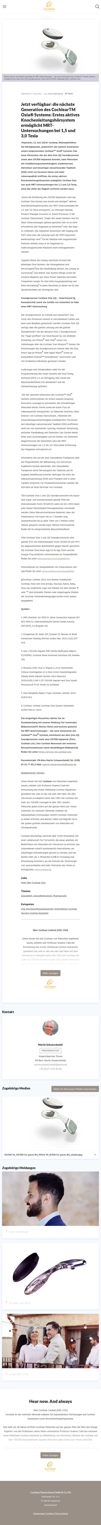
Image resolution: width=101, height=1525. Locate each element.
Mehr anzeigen (50, 973)
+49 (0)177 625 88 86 (50, 1068)
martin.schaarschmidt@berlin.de (50, 1064)
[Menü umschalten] (4, 6)
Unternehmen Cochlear (65, 908)
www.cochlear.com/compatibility (53, 558)
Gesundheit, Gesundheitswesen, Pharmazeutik (43, 895)
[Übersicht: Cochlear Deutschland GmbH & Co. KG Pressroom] (50, 7)
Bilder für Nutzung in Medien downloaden (75, 1088)
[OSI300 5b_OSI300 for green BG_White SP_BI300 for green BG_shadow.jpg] (50, 1123)
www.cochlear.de (42, 869)
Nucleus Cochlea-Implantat (34, 913)
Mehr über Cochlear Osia (33, 882)
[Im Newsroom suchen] (97, 6)
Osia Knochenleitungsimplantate (37, 908)
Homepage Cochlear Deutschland (50, 1513)
